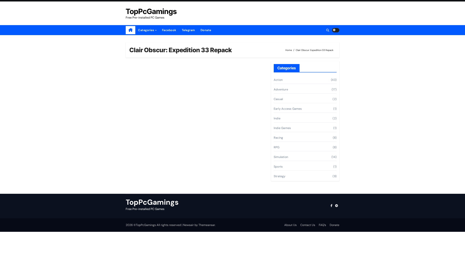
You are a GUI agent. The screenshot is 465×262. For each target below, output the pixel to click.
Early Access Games (288, 109)
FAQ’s (322, 225)
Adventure (281, 89)
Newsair (188, 225)
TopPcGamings (151, 11)
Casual (278, 99)
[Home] (130, 30)
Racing (278, 138)
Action (278, 80)
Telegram (188, 30)
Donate (206, 30)
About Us (290, 225)
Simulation (281, 157)
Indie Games (282, 128)
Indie (277, 118)
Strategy (280, 176)
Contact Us (307, 225)
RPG (277, 147)
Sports (278, 166)
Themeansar (207, 225)
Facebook (169, 30)
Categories (146, 30)
